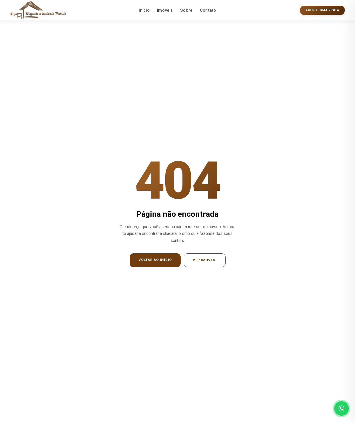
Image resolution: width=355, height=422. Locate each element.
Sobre (186, 10)
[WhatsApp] (341, 408)
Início (144, 10)
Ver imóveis (204, 260)
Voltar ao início (155, 260)
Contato (208, 10)
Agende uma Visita (322, 10)
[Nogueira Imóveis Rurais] (38, 10)
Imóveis (165, 10)
